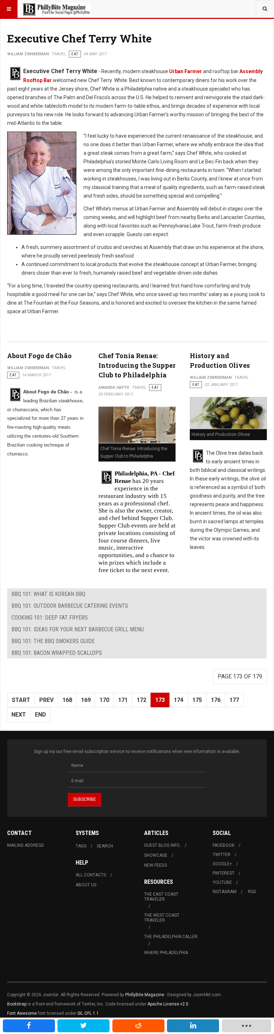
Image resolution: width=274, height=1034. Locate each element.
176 (215, 700)
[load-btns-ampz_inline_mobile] (246, 1025)
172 (141, 700)
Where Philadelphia (166, 952)
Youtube (222, 882)
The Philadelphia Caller (171, 936)
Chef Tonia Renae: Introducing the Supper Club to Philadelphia (137, 365)
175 (197, 700)
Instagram (225, 891)
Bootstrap (16, 1004)
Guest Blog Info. (162, 845)
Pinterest (223, 873)
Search (105, 846)
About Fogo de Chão (39, 355)
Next (18, 714)
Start (21, 700)
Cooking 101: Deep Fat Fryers (49, 617)
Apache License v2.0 (167, 1004)
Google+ (222, 863)
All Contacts (91, 874)
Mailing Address (25, 845)
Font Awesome (22, 1013)
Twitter (221, 854)
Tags (81, 846)
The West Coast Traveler (161, 918)
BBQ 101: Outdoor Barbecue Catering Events (69, 605)
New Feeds (155, 865)
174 (178, 700)
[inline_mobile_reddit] (138, 1025)
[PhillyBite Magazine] (56, 9)
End (40, 714)
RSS (252, 891)
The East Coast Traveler (161, 897)
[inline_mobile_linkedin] (193, 1025)
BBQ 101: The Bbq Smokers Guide (53, 641)
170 (104, 700)
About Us (86, 884)
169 (86, 700)
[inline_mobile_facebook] (29, 1025)
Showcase (155, 855)
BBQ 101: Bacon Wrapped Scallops (56, 653)
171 (123, 700)
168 (67, 700)
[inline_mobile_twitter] (83, 1025)
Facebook (223, 845)
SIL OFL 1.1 (88, 1013)
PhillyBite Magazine (144, 994)
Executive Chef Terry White (79, 38)
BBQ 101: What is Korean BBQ (48, 594)
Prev (46, 700)
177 (234, 700)
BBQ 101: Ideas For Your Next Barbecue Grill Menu (77, 629)
